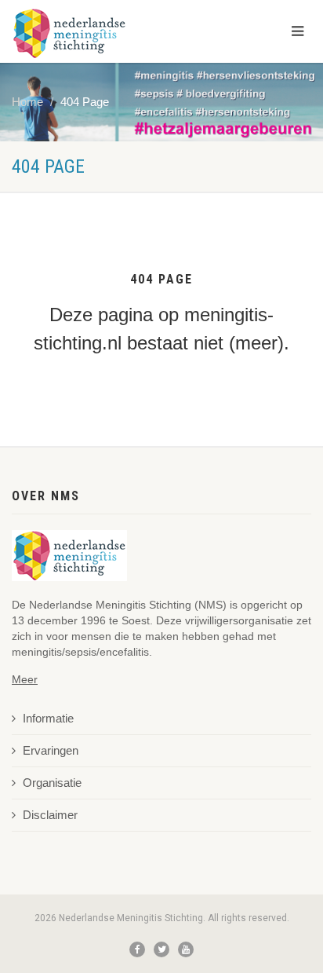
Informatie (48, 718)
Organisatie (52, 783)
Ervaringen (50, 750)
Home (27, 102)
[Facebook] (137, 949)
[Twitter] (161, 949)
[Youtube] (186, 949)
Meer (25, 679)
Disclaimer (50, 815)
